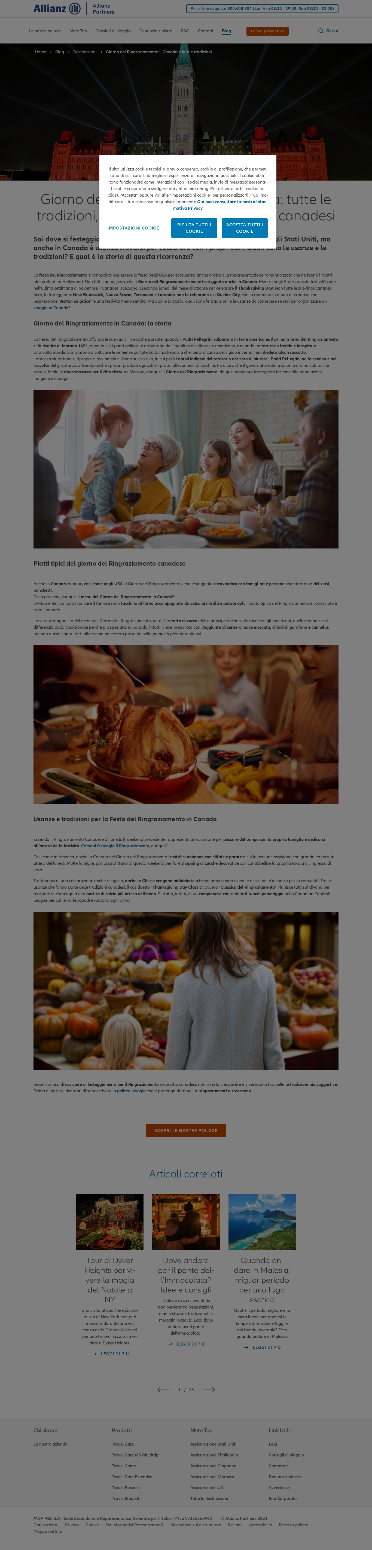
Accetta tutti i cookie (244, 228)
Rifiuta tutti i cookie (194, 228)
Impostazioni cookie (133, 228)
